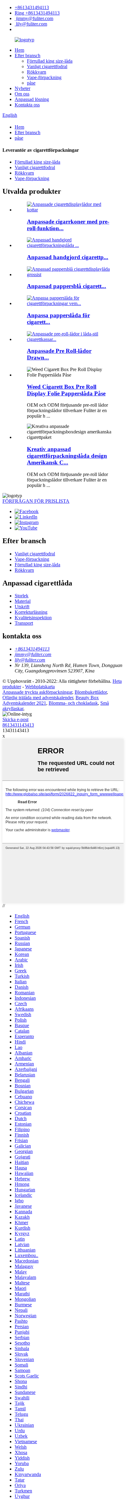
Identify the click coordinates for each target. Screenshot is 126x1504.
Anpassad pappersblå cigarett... (66, 286)
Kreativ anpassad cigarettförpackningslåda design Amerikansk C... (67, 456)
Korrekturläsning (31, 612)
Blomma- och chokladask (73, 703)
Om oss (22, 93)
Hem (19, 50)
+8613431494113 (32, 7)
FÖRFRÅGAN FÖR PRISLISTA (35, 501)
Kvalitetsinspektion (33, 617)
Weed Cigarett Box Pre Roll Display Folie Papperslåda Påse (66, 390)
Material (23, 601)
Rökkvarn (36, 72)
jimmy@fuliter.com (34, 18)
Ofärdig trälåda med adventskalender (37, 697)
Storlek (21, 595)
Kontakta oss (27, 104)
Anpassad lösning (32, 99)
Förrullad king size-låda (49, 61)
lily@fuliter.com (31, 23)
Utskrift (22, 606)
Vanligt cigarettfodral (47, 66)
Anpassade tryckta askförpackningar (37, 692)
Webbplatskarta (40, 686)
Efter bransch (27, 55)
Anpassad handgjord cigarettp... (67, 257)
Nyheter (22, 88)
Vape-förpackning (44, 77)
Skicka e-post (15, 719)
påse (31, 82)
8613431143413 (18, 725)
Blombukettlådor (91, 692)
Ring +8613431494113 (37, 13)
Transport (24, 623)
